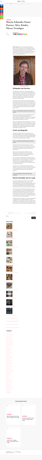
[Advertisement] (21, 10)
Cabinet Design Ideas (9, 342)
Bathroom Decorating (9, 334)
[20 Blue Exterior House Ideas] (9, 311)
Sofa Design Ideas (9, 388)
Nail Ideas (8, 374)
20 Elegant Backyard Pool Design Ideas (12, 321)
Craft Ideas (8, 346)
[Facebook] (13, 34)
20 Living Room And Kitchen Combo (12, 247)
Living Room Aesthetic (10, 370)
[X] (15, 34)
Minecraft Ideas (8, 372)
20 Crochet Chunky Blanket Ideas (11, 272)
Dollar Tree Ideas (9, 356)
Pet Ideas (7, 378)
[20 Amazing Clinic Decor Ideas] (9, 302)
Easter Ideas (8, 358)
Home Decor (8, 364)
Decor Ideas (8, 350)
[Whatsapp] (25, 34)
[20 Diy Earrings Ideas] (9, 252)
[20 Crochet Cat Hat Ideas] (9, 277)
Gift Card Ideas (8, 360)
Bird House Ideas (9, 340)
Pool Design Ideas (9, 380)
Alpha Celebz (21, 1)
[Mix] (23, 34)
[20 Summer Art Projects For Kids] (9, 260)
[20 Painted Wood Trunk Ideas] (9, 294)
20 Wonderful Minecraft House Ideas (12, 327)
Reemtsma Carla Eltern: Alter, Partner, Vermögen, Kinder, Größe (28, 419)
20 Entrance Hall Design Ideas (11, 238)
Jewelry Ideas (8, 368)
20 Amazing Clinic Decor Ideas (11, 306)
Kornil (7, 33)
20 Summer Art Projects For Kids (11, 264)
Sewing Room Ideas (9, 386)
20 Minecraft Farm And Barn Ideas (12, 318)
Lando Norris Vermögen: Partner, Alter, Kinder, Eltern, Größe (13, 441)
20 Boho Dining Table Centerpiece (12, 230)
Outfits (7, 376)
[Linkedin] (18, 34)
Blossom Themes (16, 452)
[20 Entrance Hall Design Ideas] (9, 235)
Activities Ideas (8, 332)
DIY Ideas (7, 354)
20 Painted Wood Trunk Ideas (11, 297)
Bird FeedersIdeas (9, 338)
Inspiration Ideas (9, 366)
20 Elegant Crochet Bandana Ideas (12, 324)
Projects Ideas (8, 382)
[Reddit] (17, 34)
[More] (26, 34)
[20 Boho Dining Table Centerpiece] (9, 226)
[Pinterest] (20, 34)
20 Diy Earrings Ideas (9, 255)
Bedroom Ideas (8, 336)
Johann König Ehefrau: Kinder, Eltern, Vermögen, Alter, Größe (13, 417)
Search (7, 216)
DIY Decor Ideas (9, 352)
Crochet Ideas (8, 348)
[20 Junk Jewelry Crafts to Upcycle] (9, 285)
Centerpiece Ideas (9, 344)
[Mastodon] (21, 34)
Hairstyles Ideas (9, 362)
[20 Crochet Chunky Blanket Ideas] (9, 268)
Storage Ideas (8, 390)
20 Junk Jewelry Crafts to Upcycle (12, 289)
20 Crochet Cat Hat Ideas (10, 280)
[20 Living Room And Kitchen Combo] (9, 243)
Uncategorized (8, 392)
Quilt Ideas (8, 384)
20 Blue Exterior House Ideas (11, 314)
